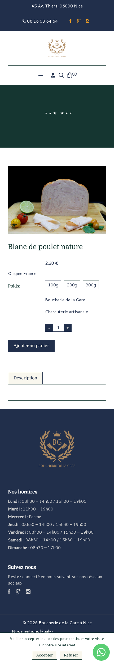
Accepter (44, 655)
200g (72, 285)
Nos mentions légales (33, 631)
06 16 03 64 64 (42, 21)
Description (25, 378)
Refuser (71, 655)
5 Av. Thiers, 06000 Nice (58, 6)
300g (91, 285)
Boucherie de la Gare (65, 300)
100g (53, 285)
